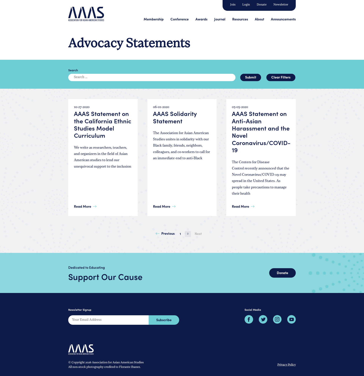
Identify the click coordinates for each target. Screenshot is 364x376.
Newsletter (280, 4)
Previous (168, 233)
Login (246, 4)
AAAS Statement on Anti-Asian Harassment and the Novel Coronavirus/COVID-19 (261, 131)
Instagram (277, 319)
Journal (219, 19)
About (259, 19)
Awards (201, 19)
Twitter (263, 319)
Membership (154, 19)
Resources (240, 19)
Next (198, 233)
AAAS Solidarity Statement (175, 117)
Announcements (283, 19)
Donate (262, 4)
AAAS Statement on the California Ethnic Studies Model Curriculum (102, 124)
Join (232, 4)
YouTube (291, 319)
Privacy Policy (286, 364)
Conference (179, 19)
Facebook (249, 319)
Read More (82, 206)
